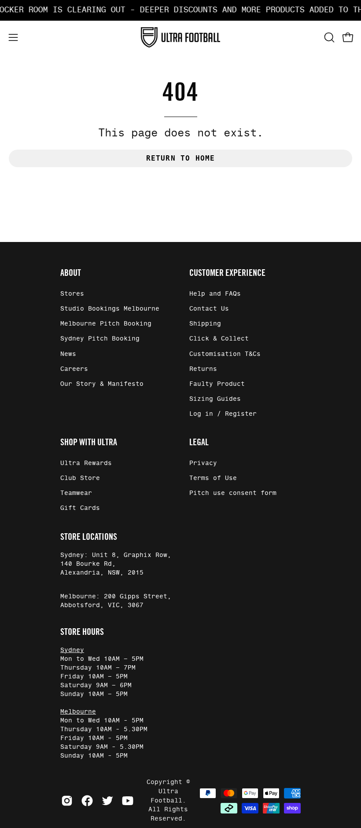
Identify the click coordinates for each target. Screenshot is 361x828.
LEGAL (199, 442)
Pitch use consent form (232, 494)
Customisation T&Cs (225, 354)
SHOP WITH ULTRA (88, 442)
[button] (328, 37)
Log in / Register (223, 414)
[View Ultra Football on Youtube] (127, 800)
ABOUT (70, 272)
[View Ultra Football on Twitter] (107, 800)
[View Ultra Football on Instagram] (67, 800)
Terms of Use (213, 479)
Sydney (72, 650)
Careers (74, 369)
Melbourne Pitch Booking (105, 324)
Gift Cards (80, 509)
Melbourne (78, 712)
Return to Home (180, 158)
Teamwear (76, 494)
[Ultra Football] (180, 37)
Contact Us (209, 309)
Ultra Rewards (86, 463)
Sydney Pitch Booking (100, 339)
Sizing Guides (215, 399)
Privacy (203, 463)
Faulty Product (217, 384)
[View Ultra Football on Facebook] (87, 800)
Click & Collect (219, 339)
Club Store (80, 479)
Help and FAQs (215, 294)
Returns (203, 369)
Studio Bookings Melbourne (109, 309)
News (68, 354)
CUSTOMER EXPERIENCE (227, 272)
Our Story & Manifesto (102, 384)
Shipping (205, 324)
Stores (72, 294)
